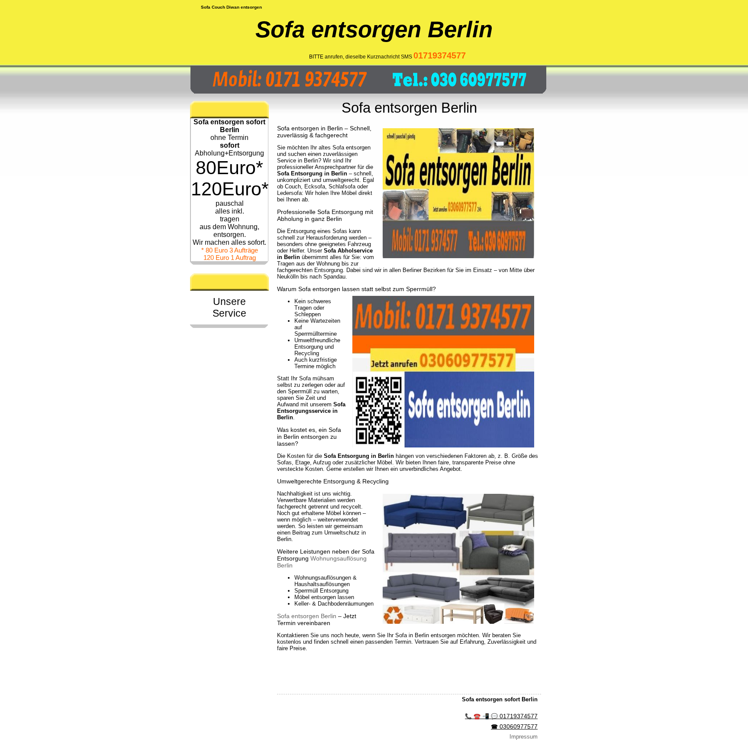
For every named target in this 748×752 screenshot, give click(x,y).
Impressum (523, 736)
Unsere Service (229, 307)
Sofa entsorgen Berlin (306, 616)
